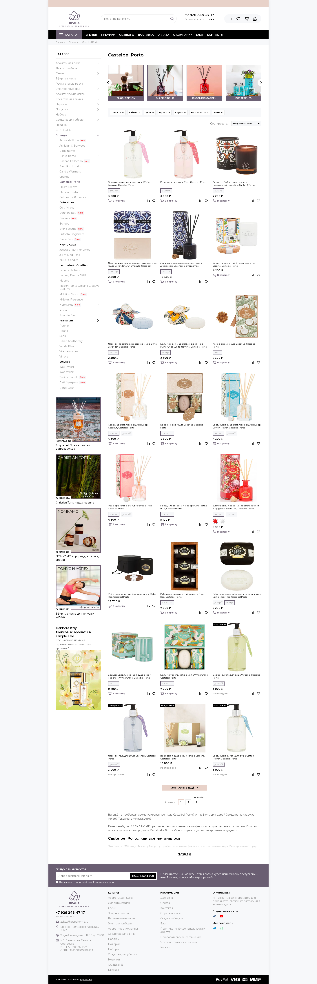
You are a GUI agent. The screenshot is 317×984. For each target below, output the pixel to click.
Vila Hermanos (68, 351)
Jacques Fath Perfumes (74, 249)
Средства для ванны (69, 99)
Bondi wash (66, 387)
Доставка (146, 34)
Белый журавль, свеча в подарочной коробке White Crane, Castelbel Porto (129, 676)
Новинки (62, 125)
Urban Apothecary (71, 341)
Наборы (61, 114)
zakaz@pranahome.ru (74, 921)
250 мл (166, 271)
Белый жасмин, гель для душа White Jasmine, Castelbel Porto (129, 183)
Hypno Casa (67, 244)
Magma (64, 280)
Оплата (163, 34)
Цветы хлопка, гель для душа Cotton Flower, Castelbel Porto (233, 757)
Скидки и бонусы (171, 918)
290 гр (113, 683)
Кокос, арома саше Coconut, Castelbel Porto (234, 345)
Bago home (67, 150)
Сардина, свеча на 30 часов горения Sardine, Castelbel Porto (234, 264)
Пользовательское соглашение (181, 937)
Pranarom (66, 320)
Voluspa (64, 361)
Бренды (61, 135)
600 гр (218, 190)
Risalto (63, 330)
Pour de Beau (68, 315)
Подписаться (143, 876)
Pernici (63, 310)
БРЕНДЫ (91, 34)
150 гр (113, 352)
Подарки (62, 109)
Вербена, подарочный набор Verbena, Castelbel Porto (182, 757)
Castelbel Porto (70, 182)
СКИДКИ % (126, 34)
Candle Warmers (70, 171)
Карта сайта (86, 979)
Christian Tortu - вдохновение (75, 502)
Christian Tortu (68, 192)
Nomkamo (66, 304)
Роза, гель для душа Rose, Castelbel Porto (183, 182)
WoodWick (66, 372)
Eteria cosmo (67, 228)
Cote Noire (66, 202)
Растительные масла (69, 83)
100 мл (114, 433)
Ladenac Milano (69, 270)
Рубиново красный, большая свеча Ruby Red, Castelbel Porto (132, 595)
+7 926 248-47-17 (199, 15)
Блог (199, 34)
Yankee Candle (68, 377)
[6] (215, 521)
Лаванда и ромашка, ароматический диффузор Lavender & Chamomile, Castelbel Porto (181, 264)
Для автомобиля (66, 68)
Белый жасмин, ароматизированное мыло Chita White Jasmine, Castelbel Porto (183, 345)
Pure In (64, 325)
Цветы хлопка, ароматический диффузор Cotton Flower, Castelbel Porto (237, 426)
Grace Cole (66, 239)
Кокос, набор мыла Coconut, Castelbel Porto (181, 426)
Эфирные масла (66, 78)
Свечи (60, 73)
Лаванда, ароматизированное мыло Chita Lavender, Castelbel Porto (132, 345)
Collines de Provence (72, 197)
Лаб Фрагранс (69, 382)
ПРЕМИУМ (108, 34)
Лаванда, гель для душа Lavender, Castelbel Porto (132, 757)
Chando (64, 176)
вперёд (199, 797)
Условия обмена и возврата (178, 942)
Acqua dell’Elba (69, 140)
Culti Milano (66, 207)
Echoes (64, 223)
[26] (222, 521)
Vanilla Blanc (67, 346)
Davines (64, 218)
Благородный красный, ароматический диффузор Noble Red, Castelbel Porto (236, 507)
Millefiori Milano (69, 294)
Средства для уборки (70, 119)
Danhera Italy (67, 212)
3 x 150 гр (167, 433)
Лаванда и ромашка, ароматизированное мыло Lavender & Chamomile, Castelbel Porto (132, 264)
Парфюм (61, 104)
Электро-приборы (68, 88)
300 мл (114, 190)
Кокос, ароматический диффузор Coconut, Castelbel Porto (128, 426)
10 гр (217, 352)
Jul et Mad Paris (69, 255)
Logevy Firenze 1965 (72, 275)
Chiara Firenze (68, 187)
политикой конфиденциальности (94, 882)
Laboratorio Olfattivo (73, 265)
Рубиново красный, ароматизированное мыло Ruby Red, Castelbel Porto (237, 595)
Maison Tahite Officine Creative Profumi (79, 287)
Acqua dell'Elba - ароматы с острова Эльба (73, 447)
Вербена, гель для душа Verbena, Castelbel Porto (236, 676)
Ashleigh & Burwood (72, 145)
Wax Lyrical (66, 367)
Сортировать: (219, 123)
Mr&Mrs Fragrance (71, 299)
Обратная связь (170, 913)
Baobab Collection (71, 161)
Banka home (67, 156)
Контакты (215, 34)
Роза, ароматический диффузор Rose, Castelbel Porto (130, 507)
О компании (182, 34)
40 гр (217, 602)
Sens (62, 336)
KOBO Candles (68, 260)
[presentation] (108, 82)
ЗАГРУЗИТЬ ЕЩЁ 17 (184, 787)
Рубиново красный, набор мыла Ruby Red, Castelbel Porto (182, 595)
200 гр (114, 271)
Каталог (71, 34)
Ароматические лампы (70, 94)
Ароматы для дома (68, 63)
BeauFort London (70, 166)
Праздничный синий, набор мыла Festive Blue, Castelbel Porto (183, 507)
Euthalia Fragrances (71, 234)
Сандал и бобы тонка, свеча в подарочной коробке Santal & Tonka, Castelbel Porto (234, 183)
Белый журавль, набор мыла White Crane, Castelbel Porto (184, 676)
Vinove (63, 356)
